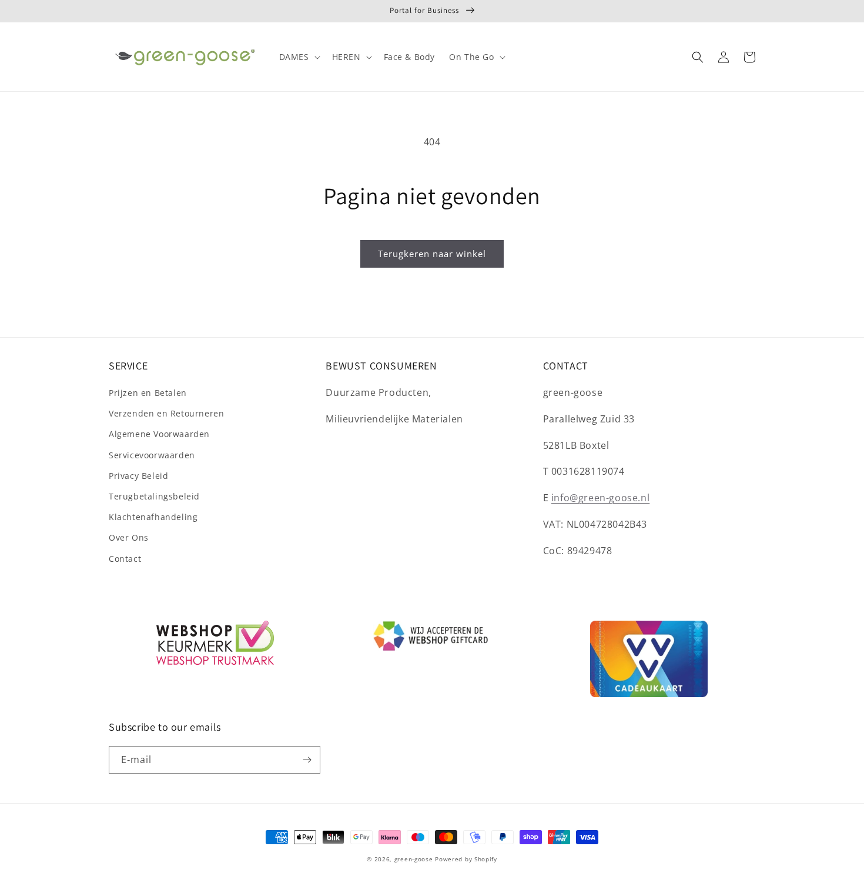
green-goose (413, 859)
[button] (298, 57)
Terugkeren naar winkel (432, 253)
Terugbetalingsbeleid (154, 496)
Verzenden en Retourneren (166, 413)
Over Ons (129, 537)
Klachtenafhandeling (153, 516)
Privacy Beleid (138, 475)
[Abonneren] (307, 760)
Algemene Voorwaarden (159, 433)
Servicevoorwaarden (152, 455)
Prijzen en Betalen (148, 392)
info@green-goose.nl (600, 497)
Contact (125, 558)
